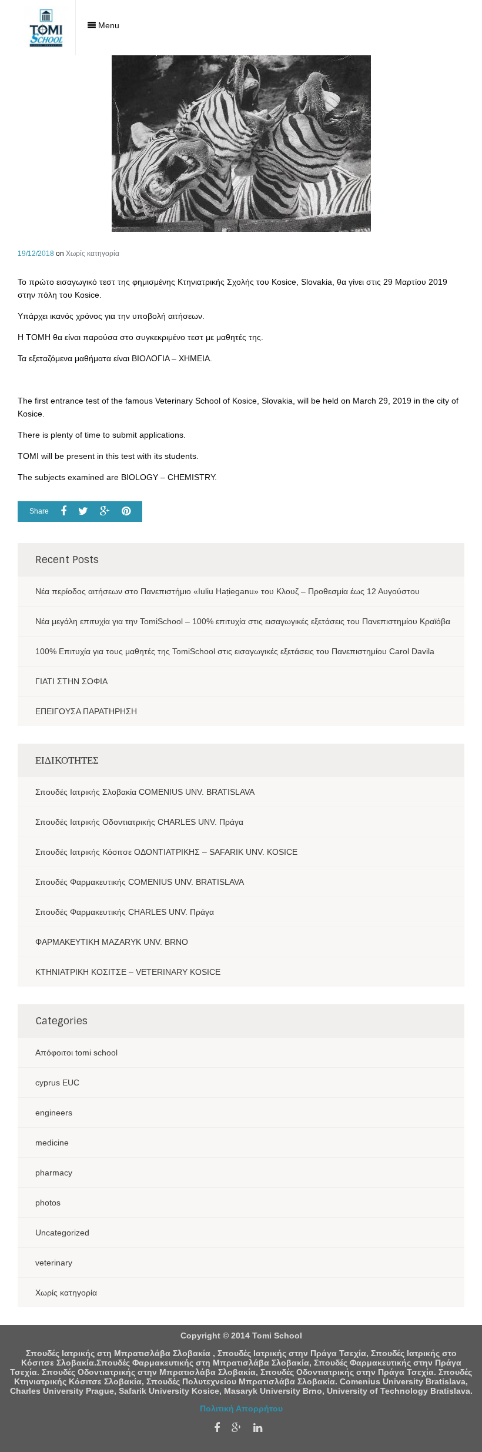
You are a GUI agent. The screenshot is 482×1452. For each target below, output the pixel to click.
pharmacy (53, 1172)
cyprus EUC (57, 1082)
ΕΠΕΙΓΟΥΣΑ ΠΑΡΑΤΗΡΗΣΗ (86, 711)
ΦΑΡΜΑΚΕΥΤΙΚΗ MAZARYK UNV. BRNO (111, 942)
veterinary (53, 1262)
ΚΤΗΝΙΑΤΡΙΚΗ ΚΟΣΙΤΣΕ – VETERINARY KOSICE (127, 972)
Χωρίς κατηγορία (92, 253)
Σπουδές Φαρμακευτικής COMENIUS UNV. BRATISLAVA (139, 882)
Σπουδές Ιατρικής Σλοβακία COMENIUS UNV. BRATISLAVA (145, 792)
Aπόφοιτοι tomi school (76, 1052)
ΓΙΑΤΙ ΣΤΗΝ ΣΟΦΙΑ (71, 681)
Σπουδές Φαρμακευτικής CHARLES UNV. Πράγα (124, 912)
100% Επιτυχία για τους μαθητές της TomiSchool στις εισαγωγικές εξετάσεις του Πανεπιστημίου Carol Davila (234, 651)
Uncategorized (62, 1232)
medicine (52, 1142)
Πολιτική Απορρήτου (241, 1408)
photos (48, 1202)
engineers (53, 1112)
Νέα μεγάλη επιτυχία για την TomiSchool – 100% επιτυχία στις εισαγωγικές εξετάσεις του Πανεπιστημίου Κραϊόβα (242, 621)
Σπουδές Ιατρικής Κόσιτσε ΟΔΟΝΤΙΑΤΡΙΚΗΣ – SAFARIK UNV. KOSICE (166, 852)
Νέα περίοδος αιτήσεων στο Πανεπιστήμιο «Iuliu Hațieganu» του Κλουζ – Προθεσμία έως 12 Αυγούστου (227, 591)
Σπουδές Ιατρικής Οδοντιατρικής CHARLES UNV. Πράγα (139, 822)
